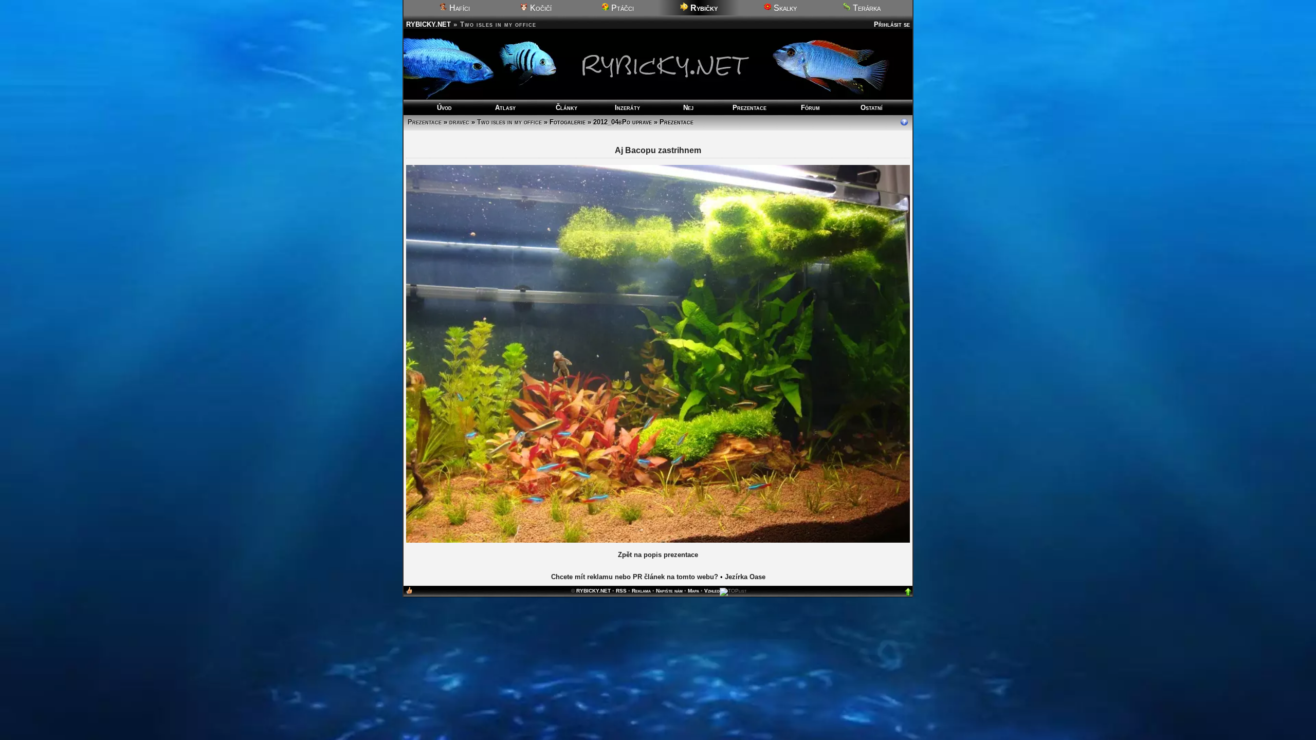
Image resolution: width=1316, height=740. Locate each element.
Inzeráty (627, 108)
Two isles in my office (509, 122)
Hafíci (458, 8)
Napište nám (669, 591)
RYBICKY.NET (428, 24)
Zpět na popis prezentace (658, 555)
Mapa (693, 591)
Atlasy (505, 108)
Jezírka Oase (745, 577)
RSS (621, 591)
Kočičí (540, 8)
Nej (688, 108)
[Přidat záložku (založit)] (409, 593)
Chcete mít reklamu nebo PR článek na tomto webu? (634, 577)
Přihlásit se (892, 24)
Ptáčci (621, 8)
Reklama (641, 591)
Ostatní (872, 108)
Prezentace (749, 108)
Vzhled (712, 591)
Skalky (784, 8)
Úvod (444, 108)
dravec (459, 122)
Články (566, 108)
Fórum (810, 108)
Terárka (866, 8)
